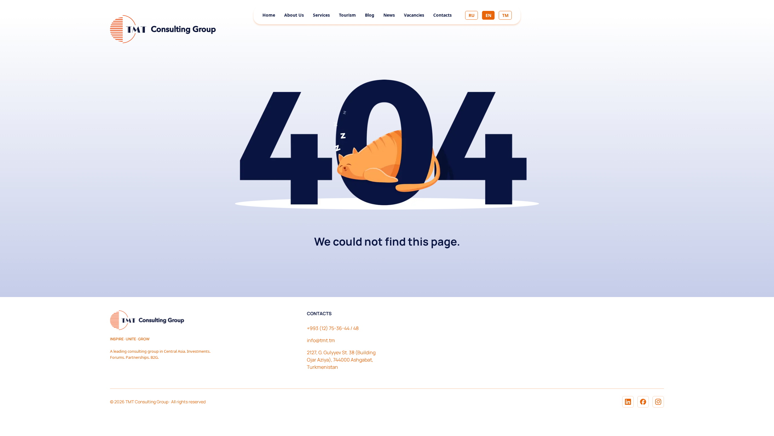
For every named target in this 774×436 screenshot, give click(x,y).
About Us (294, 15)
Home (268, 15)
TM (505, 15)
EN (488, 15)
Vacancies (414, 15)
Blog (369, 15)
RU (472, 15)
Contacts (442, 15)
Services (321, 15)
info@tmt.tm (321, 340)
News (389, 15)
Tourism (347, 15)
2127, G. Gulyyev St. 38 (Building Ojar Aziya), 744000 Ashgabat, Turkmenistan (341, 359)
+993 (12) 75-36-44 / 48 (333, 328)
